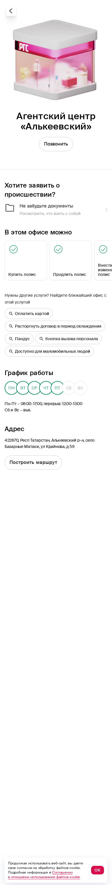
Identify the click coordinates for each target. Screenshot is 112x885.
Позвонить (56, 144)
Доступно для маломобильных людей (52, 351)
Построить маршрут (33, 462)
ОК (97, 870)
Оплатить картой (32, 313)
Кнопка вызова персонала (71, 338)
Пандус (22, 338)
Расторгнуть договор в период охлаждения (58, 326)
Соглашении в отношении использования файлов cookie (44, 874)
